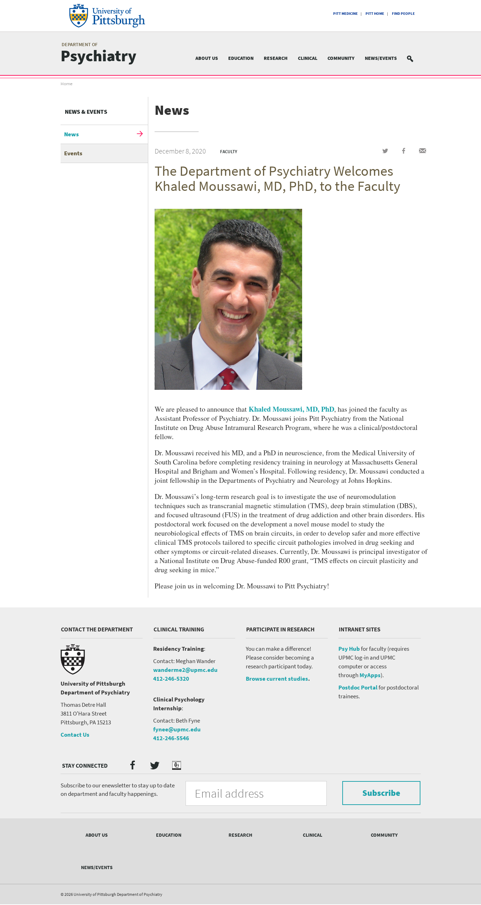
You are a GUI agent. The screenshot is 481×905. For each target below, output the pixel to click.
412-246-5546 (171, 738)
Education (241, 58)
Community (341, 58)
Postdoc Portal (357, 687)
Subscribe (381, 792)
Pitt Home (375, 13)
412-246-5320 (171, 678)
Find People (403, 13)
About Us (206, 58)
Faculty (228, 152)
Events (73, 153)
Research (276, 58)
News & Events (86, 112)
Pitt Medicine (345, 13)
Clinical (307, 58)
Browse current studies (277, 678)
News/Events (381, 58)
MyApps (370, 675)
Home (67, 83)
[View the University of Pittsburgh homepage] (117, 15)
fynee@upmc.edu (177, 729)
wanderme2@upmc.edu (185, 670)
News (71, 134)
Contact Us (75, 734)
